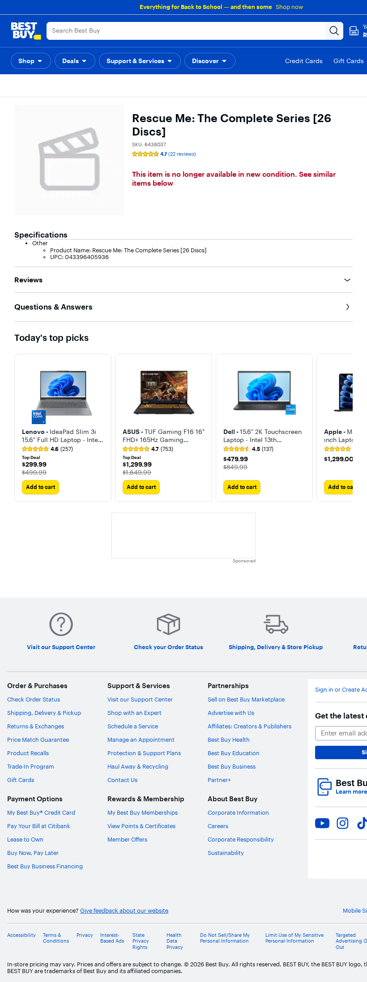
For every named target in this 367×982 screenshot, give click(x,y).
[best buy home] (26, 31)
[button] (31, 61)
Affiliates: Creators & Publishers (249, 726)
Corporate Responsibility (241, 839)
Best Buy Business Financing (45, 866)
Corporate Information (238, 812)
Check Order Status (33, 699)
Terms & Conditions (56, 938)
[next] (345, 427)
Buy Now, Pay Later (33, 852)
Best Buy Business (232, 766)
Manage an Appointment (141, 739)
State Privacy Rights (140, 941)
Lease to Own (25, 839)
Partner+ (219, 779)
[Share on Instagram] (342, 823)
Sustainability (226, 852)
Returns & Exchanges (35, 726)
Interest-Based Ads (112, 938)
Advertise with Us (231, 712)
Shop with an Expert (134, 712)
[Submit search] (334, 31)
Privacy (85, 935)
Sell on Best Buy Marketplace (246, 699)
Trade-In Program (30, 766)
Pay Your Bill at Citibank (38, 825)
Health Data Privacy (174, 941)
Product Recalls (28, 753)
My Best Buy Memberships (142, 812)
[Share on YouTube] (322, 823)
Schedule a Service (132, 726)
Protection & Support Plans (144, 753)
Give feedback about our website (124, 910)
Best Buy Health (229, 739)
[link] (47, 449)
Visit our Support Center (140, 699)
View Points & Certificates (141, 825)
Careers (218, 825)
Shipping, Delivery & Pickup (44, 712)
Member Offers (127, 839)
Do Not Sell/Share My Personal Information (225, 938)
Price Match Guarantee (38, 739)
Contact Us (122, 779)
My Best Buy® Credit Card (41, 812)
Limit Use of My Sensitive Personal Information (294, 938)
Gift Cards (20, 779)
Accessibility (21, 935)
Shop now (289, 6)
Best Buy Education (234, 753)
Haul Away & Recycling (137, 766)
